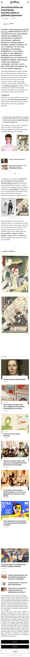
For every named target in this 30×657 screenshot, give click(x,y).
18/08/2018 (13, 18)
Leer (3, 571)
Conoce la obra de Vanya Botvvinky (11, 435)
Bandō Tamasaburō (10, 85)
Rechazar (15, 647)
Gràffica (6, 381)
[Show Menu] (1, 2)
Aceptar (15, 642)
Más (15, 173)
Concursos (5, 561)
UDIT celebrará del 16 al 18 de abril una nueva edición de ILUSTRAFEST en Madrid (15, 523)
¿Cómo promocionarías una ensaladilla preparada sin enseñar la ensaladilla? (17, 577)
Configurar (15, 651)
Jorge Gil (5, 18)
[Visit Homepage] (15, 2)
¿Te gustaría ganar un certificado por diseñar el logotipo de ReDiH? (13, 565)
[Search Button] (28, 2)
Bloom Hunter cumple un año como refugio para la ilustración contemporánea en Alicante (17, 167)
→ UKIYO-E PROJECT (8, 251)
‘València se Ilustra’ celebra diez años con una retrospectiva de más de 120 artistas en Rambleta (15, 463)
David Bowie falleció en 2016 (15, 30)
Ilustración (5, 377)
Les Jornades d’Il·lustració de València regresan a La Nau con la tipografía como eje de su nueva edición (14, 493)
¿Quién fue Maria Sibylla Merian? (17, 159)
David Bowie (14, 189)
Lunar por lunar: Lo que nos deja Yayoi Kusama (17, 583)
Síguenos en (8, 24)
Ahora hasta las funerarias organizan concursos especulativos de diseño (17, 590)
